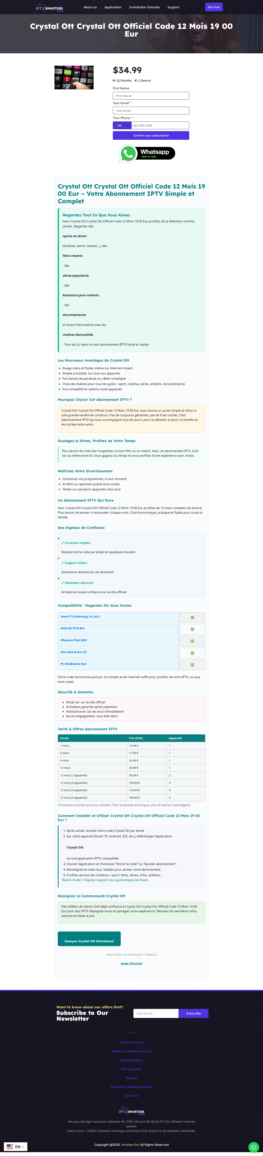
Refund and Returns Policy (131, 1051)
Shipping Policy (131, 1060)
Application (113, 7)
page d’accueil (131, 963)
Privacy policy (131, 1069)
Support (173, 7)
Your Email (121, 103)
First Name (121, 88)
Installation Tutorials (144, 7)
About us (90, 7)
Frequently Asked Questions (131, 1087)
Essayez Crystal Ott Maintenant (89, 941)
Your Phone (122, 118)
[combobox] (122, 125)
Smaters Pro (130, 1145)
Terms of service (131, 1042)
